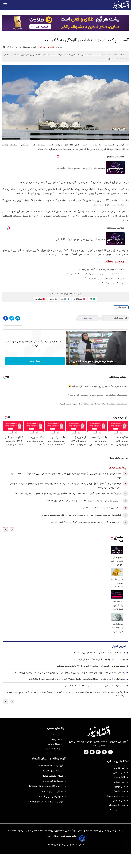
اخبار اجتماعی (118, 800)
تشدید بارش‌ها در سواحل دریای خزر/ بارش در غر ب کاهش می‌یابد (95, 273)
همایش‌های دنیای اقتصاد (51, 796)
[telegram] (92, 752)
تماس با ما (55, 739)
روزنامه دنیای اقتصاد (53, 770)
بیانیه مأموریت (52, 748)
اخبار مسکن (119, 781)
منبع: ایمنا (88, 318)
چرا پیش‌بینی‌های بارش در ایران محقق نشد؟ (104, 278)
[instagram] (98, 752)
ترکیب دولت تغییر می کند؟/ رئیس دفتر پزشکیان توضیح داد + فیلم (95, 685)
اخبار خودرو (120, 786)
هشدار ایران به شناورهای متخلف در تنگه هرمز (101, 507)
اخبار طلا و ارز (119, 768)
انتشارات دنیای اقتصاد (52, 791)
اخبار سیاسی (119, 772)
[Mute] (74, 362)
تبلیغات (56, 734)
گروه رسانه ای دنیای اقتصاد (49, 765)
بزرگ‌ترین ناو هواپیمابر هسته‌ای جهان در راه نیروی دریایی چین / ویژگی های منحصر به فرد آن (81, 515)
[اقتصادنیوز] (98, 731)
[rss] (86, 752)
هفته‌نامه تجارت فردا (53, 781)
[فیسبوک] (5, 318)
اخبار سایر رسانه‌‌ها (116, 809)
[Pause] (69, 362)
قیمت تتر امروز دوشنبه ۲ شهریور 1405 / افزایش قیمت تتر (99, 659)
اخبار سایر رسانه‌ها (46, 47)
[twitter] (104, 752)
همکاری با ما (54, 744)
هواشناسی (121, 307)
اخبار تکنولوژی (118, 791)
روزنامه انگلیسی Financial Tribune (46, 786)
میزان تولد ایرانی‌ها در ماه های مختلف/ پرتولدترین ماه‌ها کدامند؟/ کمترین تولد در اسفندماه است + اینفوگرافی (77, 679)
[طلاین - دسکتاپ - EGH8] (65, 23)
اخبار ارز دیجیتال (117, 805)
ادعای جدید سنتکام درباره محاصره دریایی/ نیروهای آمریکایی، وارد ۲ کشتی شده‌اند (86, 522)
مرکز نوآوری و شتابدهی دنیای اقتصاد (45, 801)
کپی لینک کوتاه (120, 318)
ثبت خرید (35, 361)
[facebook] (110, 752)
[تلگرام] (17, 318)
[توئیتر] (11, 318)
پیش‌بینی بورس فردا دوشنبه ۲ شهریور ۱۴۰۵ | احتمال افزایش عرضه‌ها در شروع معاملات (83, 500)
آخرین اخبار (119, 646)
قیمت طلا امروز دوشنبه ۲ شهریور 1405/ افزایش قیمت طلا (99, 652)
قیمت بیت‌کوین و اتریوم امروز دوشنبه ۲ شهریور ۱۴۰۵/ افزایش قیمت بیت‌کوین (90, 666)
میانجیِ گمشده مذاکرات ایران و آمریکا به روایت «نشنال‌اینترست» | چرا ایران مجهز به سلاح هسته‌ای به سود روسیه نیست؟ (68, 493)
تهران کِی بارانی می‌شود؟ (112, 282)
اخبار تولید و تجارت (116, 795)
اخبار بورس (119, 777)
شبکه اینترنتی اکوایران (52, 776)
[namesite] (120, 5)
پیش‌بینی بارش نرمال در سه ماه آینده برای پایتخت (101, 269)
